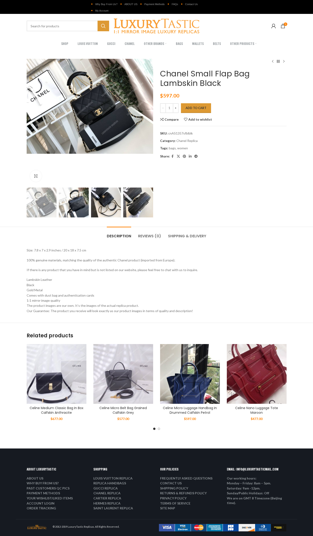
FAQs (175, 4)
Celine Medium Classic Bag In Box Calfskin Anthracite (56, 410)
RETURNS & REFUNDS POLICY (183, 493)
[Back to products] (278, 61)
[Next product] (284, 61)
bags (172, 148)
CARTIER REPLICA (107, 498)
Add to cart (196, 108)
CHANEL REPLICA (106, 493)
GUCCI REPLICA (105, 488)
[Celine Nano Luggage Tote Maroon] (257, 374)
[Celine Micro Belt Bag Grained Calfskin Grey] (123, 374)
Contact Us (191, 4)
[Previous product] (272, 61)
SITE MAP (167, 508)
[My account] (273, 26)
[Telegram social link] (196, 156)
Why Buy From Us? (106, 4)
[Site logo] (156, 26)
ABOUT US (130, 4)
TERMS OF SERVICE (175, 503)
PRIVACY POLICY (173, 498)
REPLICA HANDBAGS (109, 483)
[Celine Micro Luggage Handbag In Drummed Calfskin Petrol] (190, 374)
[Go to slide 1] (154, 429)
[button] (32, 202)
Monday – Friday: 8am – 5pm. (249, 483)
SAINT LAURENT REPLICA (113, 508)
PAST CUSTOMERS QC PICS (48, 488)
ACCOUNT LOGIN (40, 503)
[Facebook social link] (172, 156)
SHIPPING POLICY (174, 488)
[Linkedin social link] (190, 156)
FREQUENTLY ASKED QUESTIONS (186, 478)
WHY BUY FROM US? (43, 483)
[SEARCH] (103, 26)
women (182, 148)
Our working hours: (241, 478)
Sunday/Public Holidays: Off (248, 493)
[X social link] (178, 156)
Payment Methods (154, 4)
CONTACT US (171, 483)
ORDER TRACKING (41, 508)
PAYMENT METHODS (43, 493)
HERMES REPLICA (106, 503)
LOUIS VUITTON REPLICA (113, 478)
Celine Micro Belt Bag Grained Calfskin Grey (123, 410)
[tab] (119, 234)
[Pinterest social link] (184, 156)
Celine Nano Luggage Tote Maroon (256, 410)
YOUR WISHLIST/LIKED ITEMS (50, 498)
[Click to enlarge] (36, 176)
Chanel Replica (187, 141)
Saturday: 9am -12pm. (243, 488)
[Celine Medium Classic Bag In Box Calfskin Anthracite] (56, 374)
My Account (101, 10)
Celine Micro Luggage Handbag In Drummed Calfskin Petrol (190, 410)
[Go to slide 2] (159, 429)
